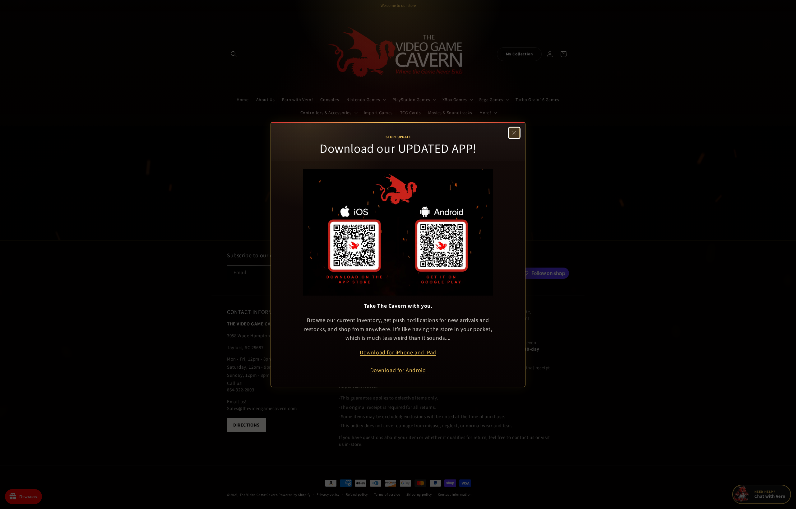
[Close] (514, 133)
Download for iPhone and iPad (398, 352)
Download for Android (398, 370)
